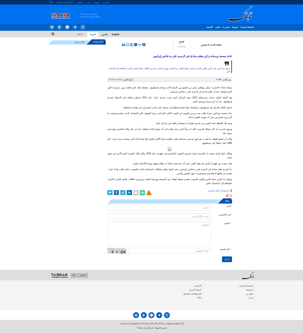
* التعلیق (227, 223)
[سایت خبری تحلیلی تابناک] (62, 12)
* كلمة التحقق (225, 249)
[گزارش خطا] (149, 192)
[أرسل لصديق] (127, 44)
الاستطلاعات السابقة (64, 2)
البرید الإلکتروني (225, 215)
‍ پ (140, 44)
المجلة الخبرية (195, 290)
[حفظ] (131, 45)
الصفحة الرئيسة (247, 27)
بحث (88, 2)
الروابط (96, 2)
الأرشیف (79, 2)
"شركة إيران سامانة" (145, 328)
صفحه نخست (215, 45)
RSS (51, 2)
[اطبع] (123, 44)
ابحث (217, 27)
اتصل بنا (106, 2)
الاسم (229, 206)
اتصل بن (249, 294)
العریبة (83, 275)
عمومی (204, 45)
